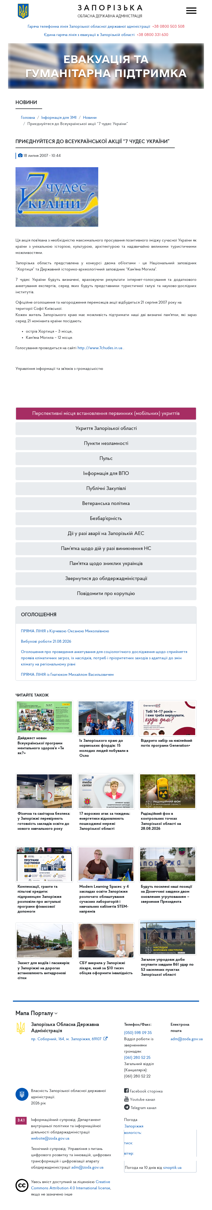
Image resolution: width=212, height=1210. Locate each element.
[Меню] (189, 11)
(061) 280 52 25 (137, 1058)
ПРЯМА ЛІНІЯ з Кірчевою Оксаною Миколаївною (65, 631)
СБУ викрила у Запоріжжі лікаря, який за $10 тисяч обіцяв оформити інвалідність (106, 968)
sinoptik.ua (172, 1168)
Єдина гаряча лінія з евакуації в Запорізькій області (89, 35)
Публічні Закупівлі (106, 488)
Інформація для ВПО (106, 473)
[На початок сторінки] (106, 1201)
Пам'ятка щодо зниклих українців (106, 563)
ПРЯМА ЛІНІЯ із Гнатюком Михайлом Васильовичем (67, 675)
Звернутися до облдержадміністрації (106, 578)
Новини (90, 118)
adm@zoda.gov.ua (187, 1039)
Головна (28, 118)
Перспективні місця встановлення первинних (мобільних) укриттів (106, 413)
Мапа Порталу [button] (34, 1013)
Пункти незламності (106, 443)
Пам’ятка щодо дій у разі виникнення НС (106, 548)
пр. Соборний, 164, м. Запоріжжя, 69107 (66, 1039)
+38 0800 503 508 (168, 27)
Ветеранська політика (106, 503)
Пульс (106, 458)
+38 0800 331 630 (152, 35)
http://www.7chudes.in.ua (100, 348)
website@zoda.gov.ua (50, 1138)
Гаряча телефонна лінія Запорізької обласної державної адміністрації (89, 27)
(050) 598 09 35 (138, 1033)
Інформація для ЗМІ (59, 118)
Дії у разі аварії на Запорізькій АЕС (106, 533)
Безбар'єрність (106, 518)
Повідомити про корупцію (106, 593)
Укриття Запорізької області (106, 428)
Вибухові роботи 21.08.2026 (46, 642)
